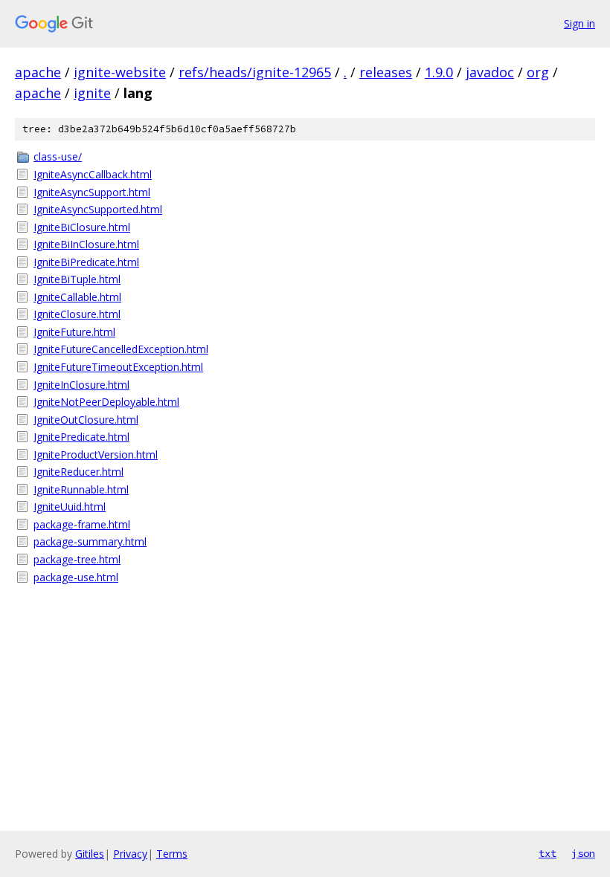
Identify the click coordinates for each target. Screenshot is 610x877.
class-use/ (57, 156)
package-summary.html (90, 541)
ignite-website (120, 72)
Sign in (579, 23)
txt (547, 853)
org (538, 72)
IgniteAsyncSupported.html (97, 209)
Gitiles (89, 854)
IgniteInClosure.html (81, 385)
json (583, 853)
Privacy (130, 854)
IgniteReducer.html (78, 472)
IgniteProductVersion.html (95, 454)
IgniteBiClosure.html (81, 227)
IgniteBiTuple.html (77, 279)
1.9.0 (439, 72)
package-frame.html (81, 524)
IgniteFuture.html (74, 332)
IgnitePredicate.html (81, 437)
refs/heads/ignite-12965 (255, 72)
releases (385, 72)
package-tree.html (77, 559)
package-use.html (75, 577)
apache (38, 72)
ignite (92, 93)
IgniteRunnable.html (81, 489)
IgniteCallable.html (77, 297)
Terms (171, 854)
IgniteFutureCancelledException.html (120, 349)
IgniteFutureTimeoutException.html (118, 367)
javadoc (490, 72)
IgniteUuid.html (69, 506)
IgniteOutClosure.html (85, 419)
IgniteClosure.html (77, 314)
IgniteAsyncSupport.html (91, 192)
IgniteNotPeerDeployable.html (106, 402)
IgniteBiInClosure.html (86, 244)
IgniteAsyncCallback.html (92, 174)
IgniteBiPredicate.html (86, 262)
